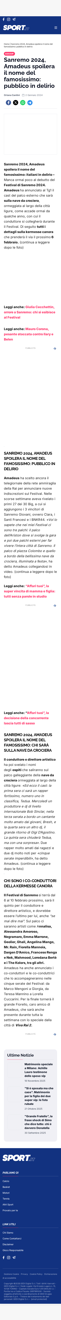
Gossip (9, 54)
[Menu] (56, 28)
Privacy (24, 1274)
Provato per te (10, 1210)
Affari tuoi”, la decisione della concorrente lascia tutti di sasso (26, 718)
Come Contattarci (12, 1238)
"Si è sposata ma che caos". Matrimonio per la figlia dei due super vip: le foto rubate (39, 1096)
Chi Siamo (8, 1232)
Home (6, 44)
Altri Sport (8, 1204)
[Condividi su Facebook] (8, 102)
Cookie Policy (36, 1274)
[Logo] (16, 27)
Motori (6, 1192)
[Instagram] (9, 19)
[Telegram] (14, 19)
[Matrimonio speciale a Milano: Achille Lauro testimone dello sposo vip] (14, 1072)
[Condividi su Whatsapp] (22, 102)
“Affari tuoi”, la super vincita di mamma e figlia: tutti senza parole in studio (29, 591)
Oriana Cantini (12, 95)
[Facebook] (4, 19)
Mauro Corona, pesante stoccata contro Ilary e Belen (28, 334)
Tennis (6, 1198)
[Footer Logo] (30, 1158)
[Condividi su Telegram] (30, 102)
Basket (6, 1187)
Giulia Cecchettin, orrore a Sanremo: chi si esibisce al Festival (29, 312)
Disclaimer (8, 1244)
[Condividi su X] (15, 102)
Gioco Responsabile (13, 1250)
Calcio (6, 1181)
